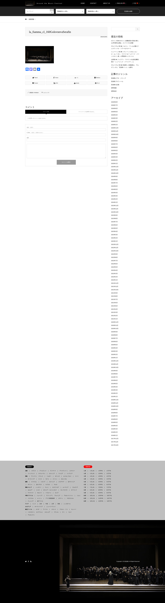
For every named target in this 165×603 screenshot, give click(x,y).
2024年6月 (114, 186)
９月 (85, 492)
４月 (85, 479)
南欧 (27, 481)
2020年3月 (114, 351)
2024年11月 (114, 170)
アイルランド (43, 470)
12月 (85, 501)
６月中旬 (100, 484)
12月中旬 (100, 501)
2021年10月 (114, 289)
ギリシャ (30, 484)
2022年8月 (114, 257)
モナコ (47, 479)
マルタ (55, 484)
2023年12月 (114, 205)
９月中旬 (100, 492)
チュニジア (31, 501)
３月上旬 (92, 476)
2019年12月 (114, 361)
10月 (85, 495)
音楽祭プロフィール (117, 81)
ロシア (57, 492)
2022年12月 (114, 244)
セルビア (30, 490)
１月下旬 (108, 470)
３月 (85, 476)
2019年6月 (114, 380)
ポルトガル (64, 479)
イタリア (43, 481)
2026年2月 (114, 121)
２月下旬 (108, 473)
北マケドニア (71, 481)
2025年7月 (114, 144)
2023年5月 (114, 228)
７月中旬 (100, 487)
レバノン (39, 498)
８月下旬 (108, 490)
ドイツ (77, 476)
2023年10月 (114, 212)
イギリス (33, 470)
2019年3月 (114, 390)
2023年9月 (114, 215)
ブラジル (56, 512)
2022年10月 (114, 251)
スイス (40, 479)
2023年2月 (114, 238)
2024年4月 (114, 192)
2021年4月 (114, 309)
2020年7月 (114, 338)
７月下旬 (108, 487)
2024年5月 (114, 189)
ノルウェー (72, 470)
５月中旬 (100, 481)
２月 (85, 473)
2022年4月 (114, 270)
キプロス (47, 484)
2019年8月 (114, 374)
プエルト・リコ (63, 509)
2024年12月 (114, 166)
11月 (85, 498)
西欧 (27, 476)
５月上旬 (92, 481)
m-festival (36, 92)
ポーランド (74, 490)
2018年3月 (114, 429)
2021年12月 (114, 283)
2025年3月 (114, 157)
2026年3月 (114, 118)
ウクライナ (31, 492)
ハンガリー (38, 487)
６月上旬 (92, 484)
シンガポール (67, 503)
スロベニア (52, 481)
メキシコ (53, 509)
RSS (31, 561)
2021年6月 (114, 302)
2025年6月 (114, 147)
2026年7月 (114, 105)
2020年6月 (114, 341)
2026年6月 (114, 108)
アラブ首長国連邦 (50, 498)
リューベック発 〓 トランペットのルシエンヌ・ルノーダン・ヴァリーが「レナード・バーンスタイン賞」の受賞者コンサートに (125, 54)
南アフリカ (40, 501)
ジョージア (40, 495)
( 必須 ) (30, 127)
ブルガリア (75, 487)
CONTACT (93, 3)
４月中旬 (100, 479)
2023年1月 (114, 241)
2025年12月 (114, 128)
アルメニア (57, 495)
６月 (85, 484)
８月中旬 (100, 490)
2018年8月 (114, 412)
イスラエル (31, 498)
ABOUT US (107, 3)
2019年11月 (114, 364)
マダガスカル (70, 498)
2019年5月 (114, 383)
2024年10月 (114, 173)
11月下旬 (109, 498)
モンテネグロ (64, 490)
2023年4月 (114, 231)
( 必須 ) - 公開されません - (35, 132)
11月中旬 (100, 498)
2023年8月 (114, 218)
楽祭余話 (113, 91)
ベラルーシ (48, 492)
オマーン (60, 498)
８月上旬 (92, 490)
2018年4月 (114, 425)
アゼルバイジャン (68, 495)
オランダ (57, 476)
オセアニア (28, 506)
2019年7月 (114, 377)
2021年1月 (114, 319)
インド (34, 503)
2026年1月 (114, 124)
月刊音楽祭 (126, 561)
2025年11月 (114, 131)
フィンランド (31, 473)
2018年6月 (114, 419)
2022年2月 (114, 277)
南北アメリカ (29, 509)
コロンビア (47, 512)
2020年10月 (114, 328)
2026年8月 (114, 102)
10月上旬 (92, 495)
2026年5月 (114, 111)
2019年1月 (114, 396)
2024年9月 (114, 176)
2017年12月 (114, 438)
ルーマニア (66, 487)
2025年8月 (114, 141)
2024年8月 (114, 179)
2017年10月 (114, 445)
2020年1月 (114, 357)
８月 (85, 490)
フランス (40, 476)
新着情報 (31, 19)
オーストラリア (39, 506)
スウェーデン (41, 473)
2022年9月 (114, 254)
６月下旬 (108, 484)
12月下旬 (109, 501)
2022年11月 (114, 247)
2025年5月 (114, 150)
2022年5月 (114, 267)
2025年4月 (114, 153)
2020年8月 (114, 335)
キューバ (73, 509)
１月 (85, 470)
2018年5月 (114, 422)
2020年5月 (114, 344)
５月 (85, 481)
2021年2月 (114, 315)
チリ (63, 512)
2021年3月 (114, 312)
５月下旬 (108, 481)
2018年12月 (114, 400)
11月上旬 (92, 498)
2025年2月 (114, 160)
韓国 (58, 503)
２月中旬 (100, 473)
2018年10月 (114, 406)
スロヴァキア (55, 487)
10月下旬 (109, 495)
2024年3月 (114, 196)
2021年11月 (114, 286)
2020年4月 (114, 348)
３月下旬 (108, 476)
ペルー (70, 512)
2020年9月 (114, 332)
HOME (83, 3)
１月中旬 (100, 470)
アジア (27, 503)
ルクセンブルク (67, 476)
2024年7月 (114, 183)
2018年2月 (114, 432)
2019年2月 (114, 393)
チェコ (47, 487)
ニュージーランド (51, 506)
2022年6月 (114, 264)
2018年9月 (114, 409)
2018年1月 (114, 435)
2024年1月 (114, 202)
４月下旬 (108, 479)
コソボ (38, 490)
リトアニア (70, 473)
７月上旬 (92, 487)
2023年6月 (114, 225)
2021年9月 (114, 293)
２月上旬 (92, 473)
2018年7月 (114, 416)
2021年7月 (114, 299)
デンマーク (53, 470)
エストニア (52, 473)
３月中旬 (100, 476)
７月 (85, 487)
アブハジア (48, 495)
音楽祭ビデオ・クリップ (118, 78)
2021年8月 (114, 296)
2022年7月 (114, 260)
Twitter (26, 561)
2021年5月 (114, 306)
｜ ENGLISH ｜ (120, 3)
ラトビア (60, 473)
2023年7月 (114, 221)
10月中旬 (100, 495)
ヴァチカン (34, 481)
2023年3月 (114, 234)
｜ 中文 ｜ (136, 3)
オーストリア (31, 479)
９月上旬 (92, 492)
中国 (46, 503)
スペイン (55, 479)
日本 (40, 503)
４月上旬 (92, 479)
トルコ (78, 495)
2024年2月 (114, 199)
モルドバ (39, 492)
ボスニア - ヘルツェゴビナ (50, 490)
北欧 (27, 470)
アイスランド (62, 470)
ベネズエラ (30, 512)
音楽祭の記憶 (115, 84)
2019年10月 (114, 367)
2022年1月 (114, 280)
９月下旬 (108, 492)
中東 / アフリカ (29, 495)
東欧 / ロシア (29, 487)
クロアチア (61, 481)
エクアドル (38, 512)
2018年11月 (114, 403)
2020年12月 (114, 322)
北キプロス (39, 484)
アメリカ (45, 509)
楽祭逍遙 (113, 88)
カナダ (37, 509)
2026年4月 (114, 115)
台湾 (52, 503)
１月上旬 (92, 470)
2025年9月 (114, 137)
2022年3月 (114, 273)
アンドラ (33, 476)
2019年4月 (114, 387)
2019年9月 (114, 370)
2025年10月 (114, 134)
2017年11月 (114, 442)
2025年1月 (114, 163)
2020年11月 (114, 325)
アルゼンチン (31, 515)
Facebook (28, 561)
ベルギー (49, 476)
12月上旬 (92, 501)
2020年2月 (114, 354)
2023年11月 (114, 209)
